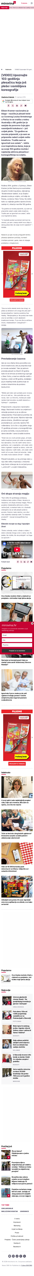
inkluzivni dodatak (9, 1211)
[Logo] (8, 3)
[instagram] (13, 1256)
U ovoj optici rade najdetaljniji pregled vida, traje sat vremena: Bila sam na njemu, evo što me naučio (15, 802)
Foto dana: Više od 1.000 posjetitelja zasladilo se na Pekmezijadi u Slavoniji (22, 1015)
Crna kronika (18, 1007)
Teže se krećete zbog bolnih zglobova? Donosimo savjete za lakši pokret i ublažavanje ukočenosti (16, 836)
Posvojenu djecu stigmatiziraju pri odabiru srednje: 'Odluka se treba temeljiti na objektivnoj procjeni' (21, 1167)
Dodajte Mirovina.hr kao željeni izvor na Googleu (17, 101)
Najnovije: (4, 7)
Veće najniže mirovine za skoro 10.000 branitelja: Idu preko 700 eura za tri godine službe (21, 1073)
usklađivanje (7, 1208)
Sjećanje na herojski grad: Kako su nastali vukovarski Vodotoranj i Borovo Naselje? (16, 662)
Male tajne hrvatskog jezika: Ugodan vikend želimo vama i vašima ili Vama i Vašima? (22, 1029)
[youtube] (9, 1256)
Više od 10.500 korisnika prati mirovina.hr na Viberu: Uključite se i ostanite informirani (15, 869)
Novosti (16, 1036)
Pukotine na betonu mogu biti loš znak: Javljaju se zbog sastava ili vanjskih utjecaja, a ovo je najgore (21, 1192)
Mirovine (16, 1081)
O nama (17, 1219)
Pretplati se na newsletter (17, 651)
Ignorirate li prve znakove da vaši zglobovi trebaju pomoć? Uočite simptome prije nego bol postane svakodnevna (14, 696)
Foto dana (17, 1021)
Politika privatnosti (17, 1236)
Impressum (17, 1222)
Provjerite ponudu (17, 300)
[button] (32, 274)
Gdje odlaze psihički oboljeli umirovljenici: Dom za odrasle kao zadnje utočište (21, 1043)
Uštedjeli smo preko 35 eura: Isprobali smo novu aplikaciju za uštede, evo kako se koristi (16, 902)
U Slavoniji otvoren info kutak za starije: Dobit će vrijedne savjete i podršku (22, 1058)
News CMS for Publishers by (17, 1265)
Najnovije (5, 990)
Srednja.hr (17, 1243)
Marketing (17, 1226)
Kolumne (16, 1050)
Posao (17, 1233)
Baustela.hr (17, 1246)
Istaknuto (8, 69)
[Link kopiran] (28, 561)
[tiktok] (17, 1256)
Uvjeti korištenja (17, 1229)
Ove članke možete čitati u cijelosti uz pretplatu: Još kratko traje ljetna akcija (16, 597)
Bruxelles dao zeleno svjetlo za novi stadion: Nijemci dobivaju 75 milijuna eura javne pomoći (22, 1180)
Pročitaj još (6, 1146)
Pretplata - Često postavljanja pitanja (17, 1240)
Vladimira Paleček (7, 97)
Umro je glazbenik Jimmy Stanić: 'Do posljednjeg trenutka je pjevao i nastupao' (22, 1000)
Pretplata (24, 3)
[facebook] (20, 1256)
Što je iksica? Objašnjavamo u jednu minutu (20, 1153)
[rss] (24, 1256)
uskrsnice (24, 1211)
